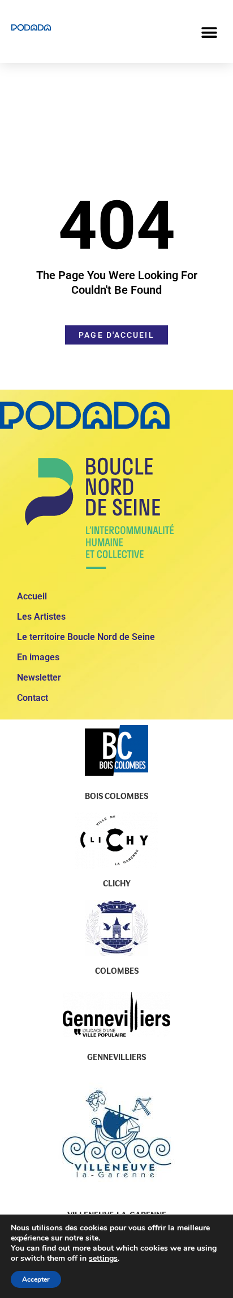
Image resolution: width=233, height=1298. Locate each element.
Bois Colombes (116, 795)
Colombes (117, 970)
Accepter (36, 1279)
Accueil (32, 596)
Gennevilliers (116, 1056)
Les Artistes (41, 616)
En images (38, 657)
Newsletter (39, 677)
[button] (209, 32)
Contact (32, 697)
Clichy (117, 883)
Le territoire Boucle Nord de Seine (86, 637)
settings (103, 1258)
